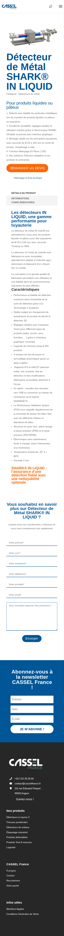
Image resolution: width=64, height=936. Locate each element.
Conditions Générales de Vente (22, 914)
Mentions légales (15, 909)
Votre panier (12, 885)
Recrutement (13, 880)
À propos (11, 870)
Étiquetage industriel (17, 832)
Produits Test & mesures (19, 842)
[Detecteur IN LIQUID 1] (32, 46)
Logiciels (10, 847)
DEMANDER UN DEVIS (27, 168)
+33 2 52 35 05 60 (24, 778)
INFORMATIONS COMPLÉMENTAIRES (22, 200)
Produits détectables (17, 837)
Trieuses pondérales (17, 822)
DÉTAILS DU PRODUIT (23, 193)
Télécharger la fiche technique (27, 178)
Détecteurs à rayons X (18, 817)
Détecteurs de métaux (17, 827)
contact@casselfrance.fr (27, 783)
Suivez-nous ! (25, 799)
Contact (10, 875)
